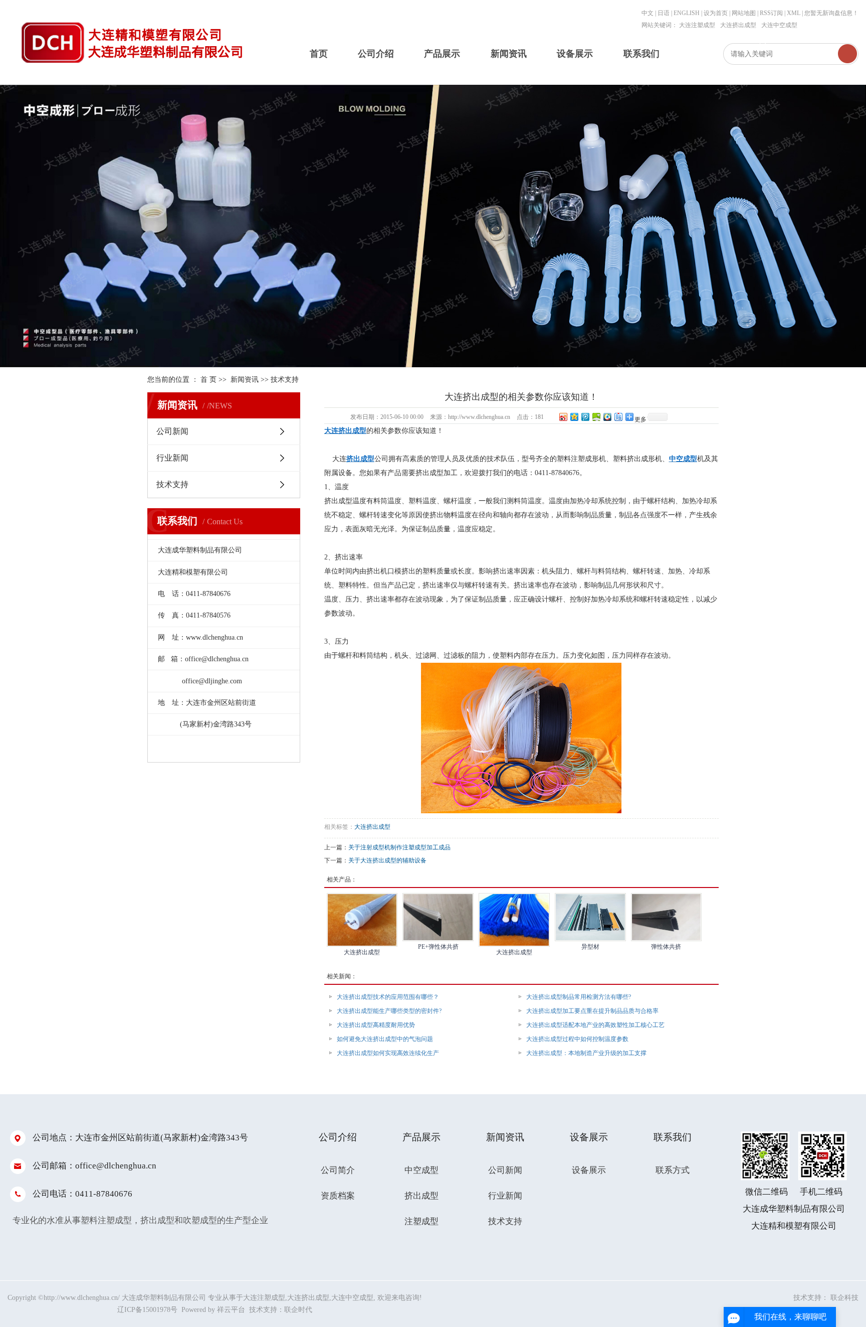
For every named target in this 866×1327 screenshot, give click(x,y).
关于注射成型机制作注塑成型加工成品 (399, 847)
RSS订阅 (771, 13)
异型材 (590, 946)
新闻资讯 (509, 54)
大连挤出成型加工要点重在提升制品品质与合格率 (592, 1010)
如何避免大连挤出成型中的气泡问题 (385, 1039)
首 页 (208, 379)
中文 (647, 13)
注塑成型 (421, 1221)
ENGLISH (687, 13)
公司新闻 (172, 431)
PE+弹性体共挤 (438, 946)
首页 (319, 54)
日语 (664, 13)
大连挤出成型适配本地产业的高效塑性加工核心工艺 (595, 1024)
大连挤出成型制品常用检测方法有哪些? (578, 996)
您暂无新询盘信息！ (831, 13)
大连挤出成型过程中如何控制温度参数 (577, 1039)
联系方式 (673, 1170)
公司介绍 (376, 54)
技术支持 (285, 379)
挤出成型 (421, 1196)
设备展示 (575, 54)
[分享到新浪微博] (562, 416)
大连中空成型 (779, 25)
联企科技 (844, 1297)
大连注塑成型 (697, 25)
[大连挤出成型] (362, 920)
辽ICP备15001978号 (147, 1309)
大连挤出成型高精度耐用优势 (376, 1024)
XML (793, 13)
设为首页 (716, 13)
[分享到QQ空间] (573, 416)
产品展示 (442, 54)
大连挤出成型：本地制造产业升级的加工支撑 (586, 1053)
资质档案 (338, 1196)
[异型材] (590, 917)
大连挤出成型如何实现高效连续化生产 (388, 1053)
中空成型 (421, 1170)
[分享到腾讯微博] (584, 416)
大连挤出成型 (738, 25)
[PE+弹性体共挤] (438, 917)
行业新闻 (172, 458)
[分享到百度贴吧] (617, 416)
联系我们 (641, 54)
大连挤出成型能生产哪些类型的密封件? (389, 1010)
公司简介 (338, 1170)
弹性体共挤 (666, 946)
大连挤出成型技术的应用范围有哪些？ (388, 996)
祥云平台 (231, 1309)
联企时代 (298, 1309)
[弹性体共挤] (666, 917)
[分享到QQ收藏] (606, 416)
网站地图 (744, 13)
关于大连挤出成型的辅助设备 (387, 860)
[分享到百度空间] (595, 416)
